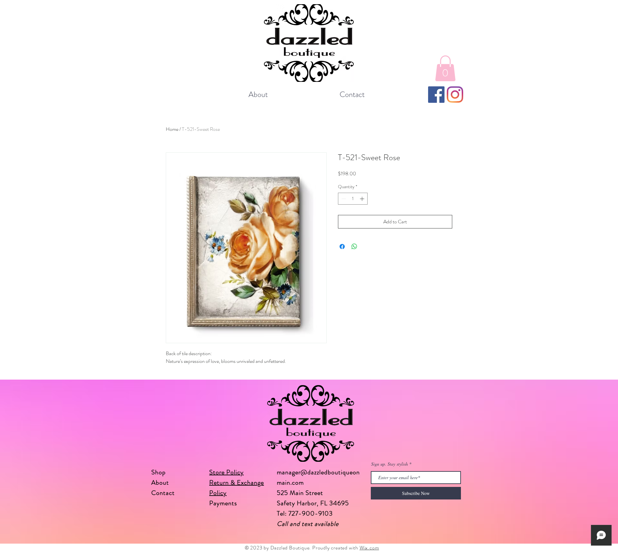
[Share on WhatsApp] (354, 246)
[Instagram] (455, 94)
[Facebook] (436, 94)
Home (172, 129)
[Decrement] (343, 198)
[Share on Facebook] (342, 246)
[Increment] (363, 198)
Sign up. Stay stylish (389, 464)
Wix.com (369, 547)
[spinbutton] (353, 198)
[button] (445, 68)
